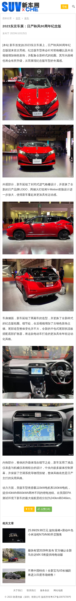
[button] (64, 6)
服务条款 (44, 590)
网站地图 (58, 590)
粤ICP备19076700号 (60, 597)
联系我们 (31, 590)
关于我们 (17, 590)
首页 (18, 18)
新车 (26, 18)
